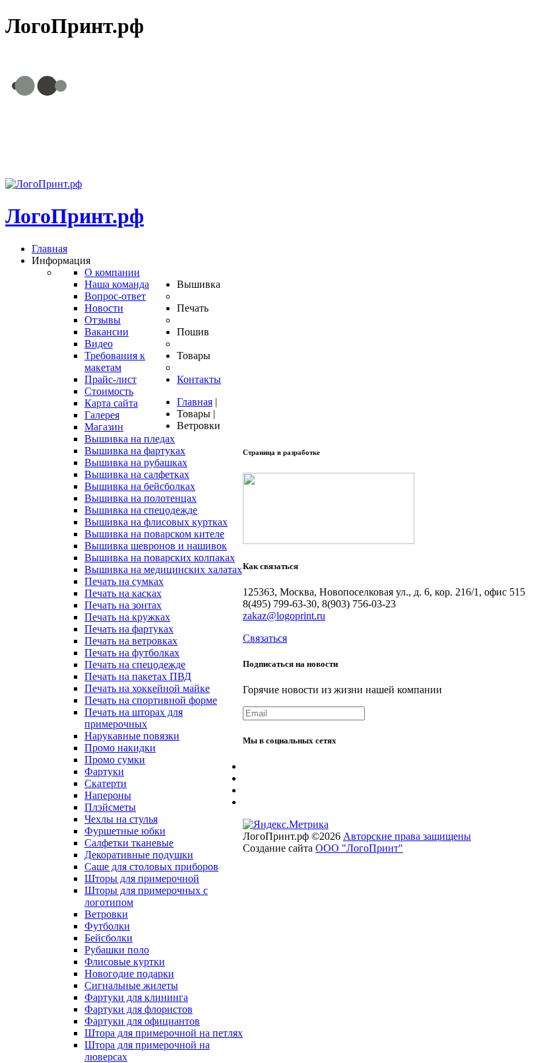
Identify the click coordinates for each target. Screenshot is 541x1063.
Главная (194, 401)
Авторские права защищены (407, 836)
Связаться (265, 638)
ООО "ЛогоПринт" (359, 848)
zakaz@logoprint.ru (383, 140)
